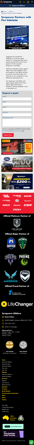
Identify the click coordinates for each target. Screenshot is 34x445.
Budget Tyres (5, 409)
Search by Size (6, 364)
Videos (4, 400)
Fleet (3, 395)
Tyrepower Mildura (18, 5)
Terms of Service (16, 131)
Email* (4, 107)
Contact (4, 389)
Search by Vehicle (7, 362)
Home (4, 11)
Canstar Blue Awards (7, 407)
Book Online (6, 391)
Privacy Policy (5, 131)
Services (4, 378)
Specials (4, 387)
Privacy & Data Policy (11, 440)
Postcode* (5, 112)
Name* (4, 96)
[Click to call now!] (20, 2)
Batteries (4, 380)
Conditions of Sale (21, 440)
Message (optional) (7, 118)
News (4, 397)
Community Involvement (10, 393)
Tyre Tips (4, 370)
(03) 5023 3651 (10, 323)
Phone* (4, 102)
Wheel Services (6, 385)
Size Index (5, 405)
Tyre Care (4, 368)
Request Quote (8, 135)
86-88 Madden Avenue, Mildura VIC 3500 (18, 320)
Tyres (3, 360)
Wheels (4, 372)
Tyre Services (5, 383)
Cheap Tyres (5, 411)
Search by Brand (6, 366)
